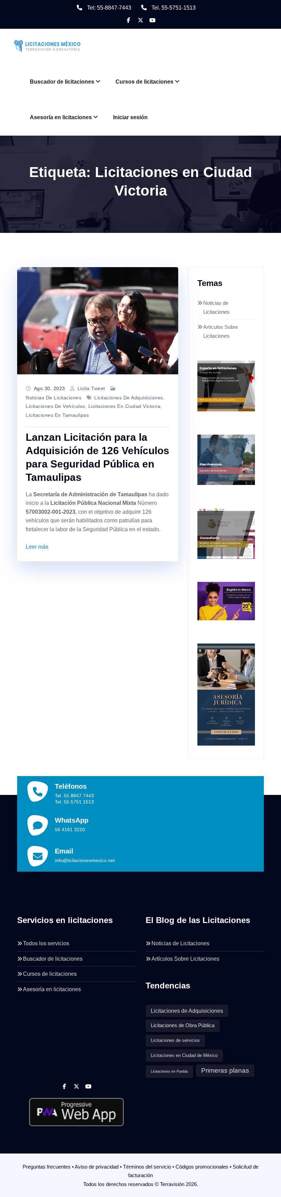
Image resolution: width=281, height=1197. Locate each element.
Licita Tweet (91, 388)
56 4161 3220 (70, 829)
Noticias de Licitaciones (53, 397)
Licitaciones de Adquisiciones (128, 397)
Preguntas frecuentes (47, 1167)
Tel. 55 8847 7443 (74, 795)
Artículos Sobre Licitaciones (185, 959)
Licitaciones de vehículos (55, 406)
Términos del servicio (147, 1167)
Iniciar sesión (130, 117)
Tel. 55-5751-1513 (173, 8)
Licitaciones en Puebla (169, 1071)
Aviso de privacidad (97, 1167)
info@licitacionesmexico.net (85, 860)
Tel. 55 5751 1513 (74, 802)
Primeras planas (225, 1070)
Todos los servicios (46, 943)
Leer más (37, 547)
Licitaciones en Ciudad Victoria (124, 406)
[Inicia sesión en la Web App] (76, 1109)
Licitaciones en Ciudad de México (184, 1055)
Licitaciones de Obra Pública (183, 1025)
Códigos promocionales (201, 1167)
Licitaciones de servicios (175, 1040)
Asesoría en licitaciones (61, 117)
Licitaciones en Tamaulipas (57, 415)
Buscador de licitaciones (62, 82)
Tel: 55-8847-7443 (109, 8)
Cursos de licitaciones (144, 82)
